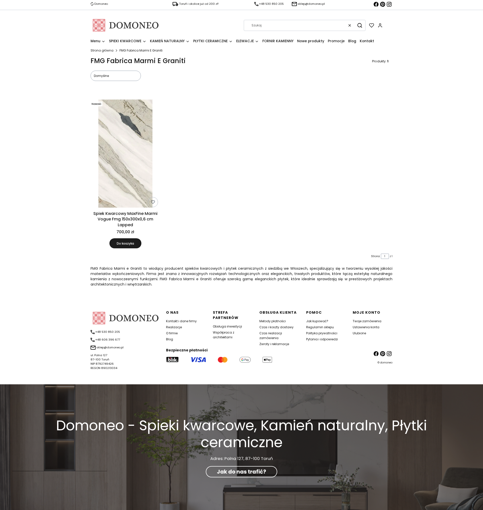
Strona (375, 256)
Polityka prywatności (321, 333)
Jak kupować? (317, 321)
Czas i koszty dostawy (276, 327)
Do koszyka (125, 243)
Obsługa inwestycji (227, 326)
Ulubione (359, 333)
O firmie (172, 333)
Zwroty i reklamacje (274, 344)
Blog (169, 339)
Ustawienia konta (366, 327)
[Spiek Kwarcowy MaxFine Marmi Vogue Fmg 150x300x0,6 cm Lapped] (125, 154)
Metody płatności (272, 321)
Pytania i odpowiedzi (322, 339)
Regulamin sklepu (320, 327)
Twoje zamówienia (367, 321)
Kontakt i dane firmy (181, 321)
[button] (359, 25)
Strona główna (102, 50)
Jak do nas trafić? (241, 471)
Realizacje (174, 327)
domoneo (386, 362)
